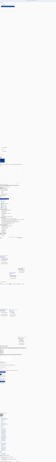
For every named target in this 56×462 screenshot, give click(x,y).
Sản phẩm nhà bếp (3, 419)
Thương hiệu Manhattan (4, 438)
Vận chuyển (2, 445)
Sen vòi (2, 420)
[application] (4, 5)
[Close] (1, 374)
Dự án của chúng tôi (3, 429)
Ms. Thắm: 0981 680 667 (33, 0)
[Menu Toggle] (8, 6)
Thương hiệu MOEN (3, 437)
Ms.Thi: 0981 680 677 (29, 0)
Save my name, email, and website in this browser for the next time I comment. (9, 370)
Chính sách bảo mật (3, 450)
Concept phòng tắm (3, 440)
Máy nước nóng (3, 421)
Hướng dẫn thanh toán (3, 447)
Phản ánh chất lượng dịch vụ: (4, 455)
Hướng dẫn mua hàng (3, 444)
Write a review (1, 353)
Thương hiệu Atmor (3, 430)
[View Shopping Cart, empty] (0, 157)
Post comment (2, 381)
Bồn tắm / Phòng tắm (4, 164)
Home (0, 164)
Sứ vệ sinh (2, 417)
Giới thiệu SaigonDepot (3, 428)
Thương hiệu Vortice (3, 433)
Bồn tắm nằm (8, 164)
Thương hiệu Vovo (3, 432)
